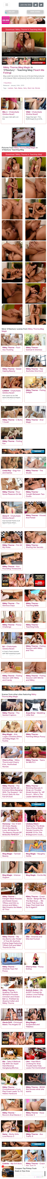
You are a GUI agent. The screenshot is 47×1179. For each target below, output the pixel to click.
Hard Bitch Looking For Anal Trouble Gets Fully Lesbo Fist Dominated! (36, 1064)
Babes (20, 88)
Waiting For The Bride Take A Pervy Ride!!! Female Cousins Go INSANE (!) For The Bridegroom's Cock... (35, 830)
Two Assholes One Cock (34, 370)
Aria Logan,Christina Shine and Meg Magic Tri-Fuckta (12, 737)
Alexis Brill (7, 1022)
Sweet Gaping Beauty (11, 370)
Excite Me (41, 875)
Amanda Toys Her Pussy (10, 970)
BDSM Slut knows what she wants (35, 1089)
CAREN (5, 391)
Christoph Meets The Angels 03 (12, 1023)
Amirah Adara (32, 990)
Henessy (6, 824)
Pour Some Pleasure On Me (11, 493)
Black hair (31, 88)
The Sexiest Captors (10, 714)
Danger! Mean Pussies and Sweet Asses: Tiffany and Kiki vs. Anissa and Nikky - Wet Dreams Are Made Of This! (12, 904)
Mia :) (4, 112)
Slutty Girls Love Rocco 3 (10, 1135)
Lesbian (10, 88)
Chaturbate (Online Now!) (10, 113)
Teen (15, 88)
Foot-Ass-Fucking (11, 348)
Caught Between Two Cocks (35, 495)
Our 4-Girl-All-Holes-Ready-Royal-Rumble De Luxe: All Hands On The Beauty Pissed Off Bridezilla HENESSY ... (12, 829)
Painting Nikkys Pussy (35, 736)
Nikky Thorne (10, 67)
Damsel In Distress (34, 350)
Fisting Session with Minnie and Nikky (36, 678)
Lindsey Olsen (32, 824)
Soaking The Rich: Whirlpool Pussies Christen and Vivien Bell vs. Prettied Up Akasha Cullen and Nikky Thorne (11, 997)
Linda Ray (6, 470)
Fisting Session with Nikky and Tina (36, 648)
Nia (3, 1061)
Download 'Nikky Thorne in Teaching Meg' (24, 29)
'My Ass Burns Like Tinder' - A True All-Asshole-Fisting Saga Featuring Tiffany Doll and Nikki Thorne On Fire (12, 942)
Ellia (27, 936)
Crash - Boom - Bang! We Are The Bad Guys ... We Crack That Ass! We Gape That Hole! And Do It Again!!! (36, 901)
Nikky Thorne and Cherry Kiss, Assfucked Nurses (11, 763)
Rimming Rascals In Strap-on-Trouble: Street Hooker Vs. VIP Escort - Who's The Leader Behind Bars (35, 792)
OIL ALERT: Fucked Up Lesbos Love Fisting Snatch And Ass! (34, 993)
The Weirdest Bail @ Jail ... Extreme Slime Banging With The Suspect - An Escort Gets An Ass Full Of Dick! (12, 791)
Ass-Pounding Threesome (11, 567)
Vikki (28, 112)
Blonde (37, 88)
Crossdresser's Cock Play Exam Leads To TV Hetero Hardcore (12, 1091)
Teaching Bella (32, 605)
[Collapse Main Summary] (7, 83)
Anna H (5, 516)
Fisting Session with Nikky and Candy (12, 678)
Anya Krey (30, 713)
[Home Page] (35, 4)
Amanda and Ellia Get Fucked (34, 937)
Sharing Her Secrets (34, 547)
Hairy (25, 88)
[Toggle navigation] (7, 4)
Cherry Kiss (7, 760)
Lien (28, 1061)
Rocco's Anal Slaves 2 (11, 1115)
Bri (3, 646)
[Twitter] (41, 4)
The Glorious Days (10, 604)
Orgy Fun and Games (11, 471)
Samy (4, 1134)
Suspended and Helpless (33, 1025)
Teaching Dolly (32, 627)
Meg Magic (24, 67)
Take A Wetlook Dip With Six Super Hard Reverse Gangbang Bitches (11, 1064)
